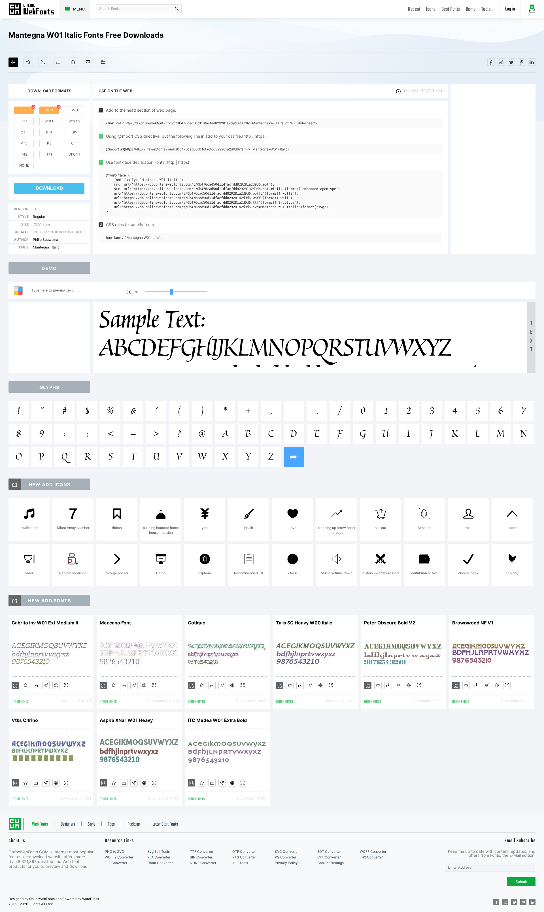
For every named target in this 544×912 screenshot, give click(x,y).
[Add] (13, 62)
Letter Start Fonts (165, 824)
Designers (68, 824)
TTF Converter (201, 851)
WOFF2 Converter (119, 857)
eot (24, 121)
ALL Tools (240, 863)
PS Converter (285, 857)
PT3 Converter (244, 857)
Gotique (196, 623)
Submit (521, 882)
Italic (56, 247)
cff (74, 143)
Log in (510, 9)
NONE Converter (203, 863)
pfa (49, 132)
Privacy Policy (286, 863)
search (177, 9)
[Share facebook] (491, 62)
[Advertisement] (493, 169)
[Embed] (56, 685)
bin (74, 132)
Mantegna (41, 247)
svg (74, 110)
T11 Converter (116, 863)
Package (134, 824)
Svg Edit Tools (158, 851)
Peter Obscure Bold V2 (389, 623)
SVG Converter (287, 851)
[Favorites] (28, 62)
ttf (24, 110)
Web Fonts (40, 824)
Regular (39, 216)
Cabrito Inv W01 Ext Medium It (45, 623)
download (49, 188)
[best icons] (14, 600)
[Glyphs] (58, 62)
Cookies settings (330, 863)
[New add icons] (14, 484)
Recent (414, 9)
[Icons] (88, 62)
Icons (431, 9)
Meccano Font (115, 623)
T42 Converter (371, 857)
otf (24, 132)
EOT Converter (329, 851)
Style (91, 824)
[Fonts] (103, 62)
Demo (471, 9)
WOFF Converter (373, 851)
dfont (74, 154)
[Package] (73, 62)
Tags (111, 824)
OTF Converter (244, 851)
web (49, 110)
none (24, 165)
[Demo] (43, 62)
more (294, 457)
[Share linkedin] (532, 62)
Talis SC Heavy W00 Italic (304, 623)
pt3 (24, 143)
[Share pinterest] (521, 62)
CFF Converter (329, 857)
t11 (49, 154)
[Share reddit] (501, 62)
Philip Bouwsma (45, 239)
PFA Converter (158, 857)
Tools (486, 9)
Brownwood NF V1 (472, 623)
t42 (24, 154)
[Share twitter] (511, 62)
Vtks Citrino (25, 720)
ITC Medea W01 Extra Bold (217, 720)
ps (49, 143)
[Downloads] (35, 685)
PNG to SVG (114, 851)
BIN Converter (201, 857)
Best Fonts (450, 9)
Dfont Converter (160, 863)
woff (49, 121)
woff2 (74, 121)
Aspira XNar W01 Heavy (126, 720)
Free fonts (34, 10)
